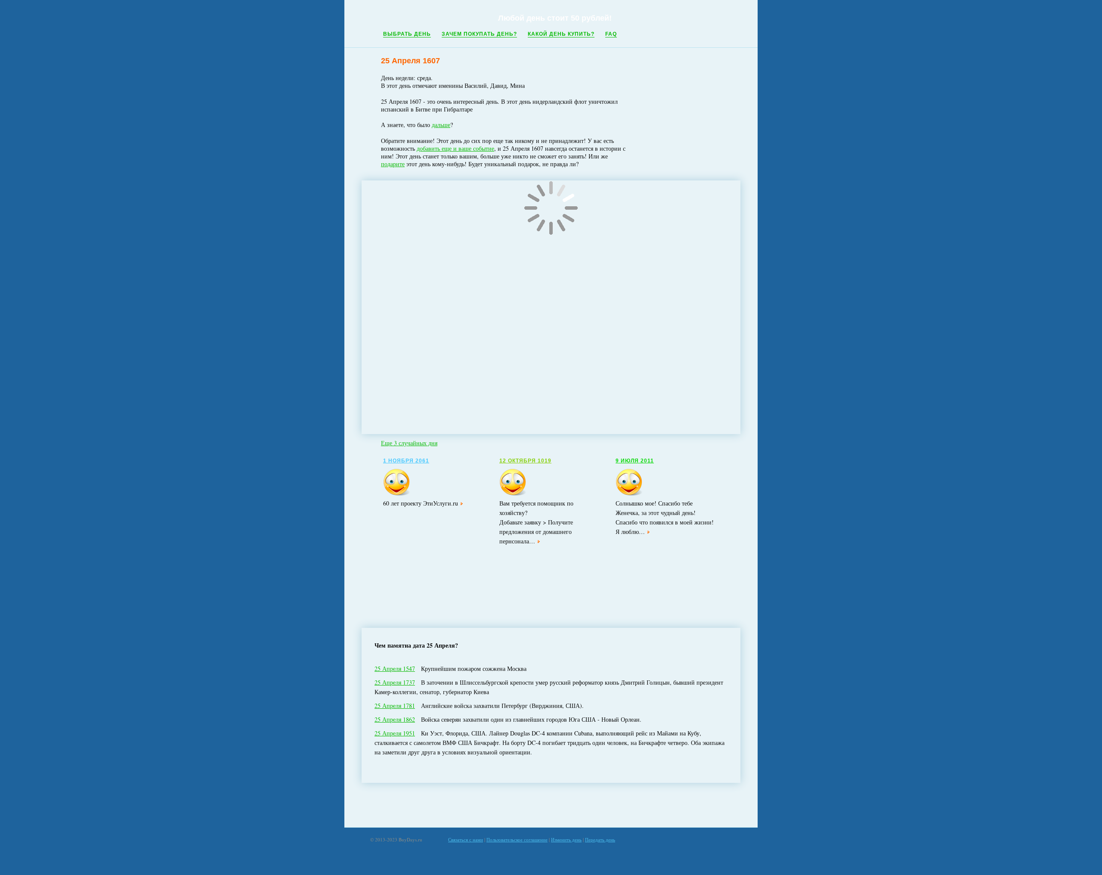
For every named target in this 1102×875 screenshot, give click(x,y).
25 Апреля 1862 (395, 719)
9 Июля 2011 (635, 461)
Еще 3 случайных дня (409, 443)
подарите (393, 164)
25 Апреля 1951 (395, 733)
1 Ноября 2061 (406, 461)
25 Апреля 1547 (395, 668)
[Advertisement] (551, 805)
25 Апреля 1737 (395, 682)
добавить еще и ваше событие (455, 148)
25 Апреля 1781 (395, 705)
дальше (441, 125)
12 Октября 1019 (525, 461)
